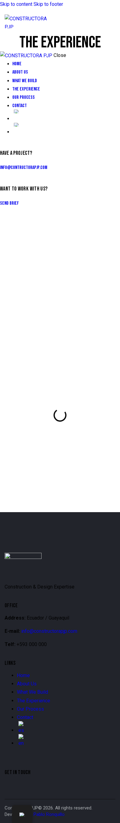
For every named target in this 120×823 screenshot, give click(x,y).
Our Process (30, 709)
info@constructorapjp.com (49, 631)
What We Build (32, 692)
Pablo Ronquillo (49, 814)
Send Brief (9, 203)
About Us (27, 684)
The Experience (33, 701)
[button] (111, 21)
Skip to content (16, 4)
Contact (25, 717)
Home (23, 675)
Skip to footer (48, 4)
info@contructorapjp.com (23, 168)
